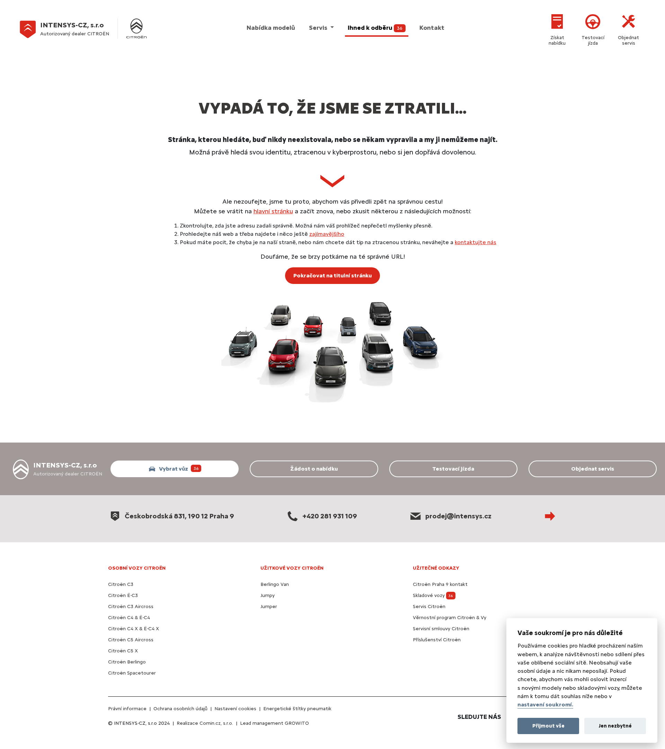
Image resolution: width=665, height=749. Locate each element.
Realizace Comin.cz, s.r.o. (205, 723)
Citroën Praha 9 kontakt (440, 584)
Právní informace (127, 709)
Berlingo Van (274, 584)
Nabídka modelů (271, 28)
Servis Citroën (429, 606)
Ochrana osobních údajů (180, 709)
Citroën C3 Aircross (130, 606)
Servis (319, 28)
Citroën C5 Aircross (130, 640)
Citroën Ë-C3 (123, 595)
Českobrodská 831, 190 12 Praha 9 (179, 516)
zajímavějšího (326, 234)
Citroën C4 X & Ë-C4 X (133, 629)
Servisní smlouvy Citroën (441, 629)
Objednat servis (628, 40)
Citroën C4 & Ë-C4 (129, 618)
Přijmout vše (548, 725)
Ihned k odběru (375, 28)
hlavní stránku (273, 211)
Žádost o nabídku (314, 468)
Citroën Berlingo (127, 662)
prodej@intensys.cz (458, 516)
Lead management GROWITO (274, 723)
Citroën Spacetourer (132, 673)
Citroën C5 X (123, 651)
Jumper (268, 606)
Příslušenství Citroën (437, 640)
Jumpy (267, 595)
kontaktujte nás (475, 242)
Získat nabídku (557, 40)
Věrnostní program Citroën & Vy (449, 618)
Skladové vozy (433, 595)
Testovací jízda (593, 40)
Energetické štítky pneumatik (297, 709)
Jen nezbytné (615, 725)
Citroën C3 (120, 584)
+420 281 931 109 (329, 516)
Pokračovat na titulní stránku (332, 275)
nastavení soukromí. (545, 704)
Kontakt (431, 28)
